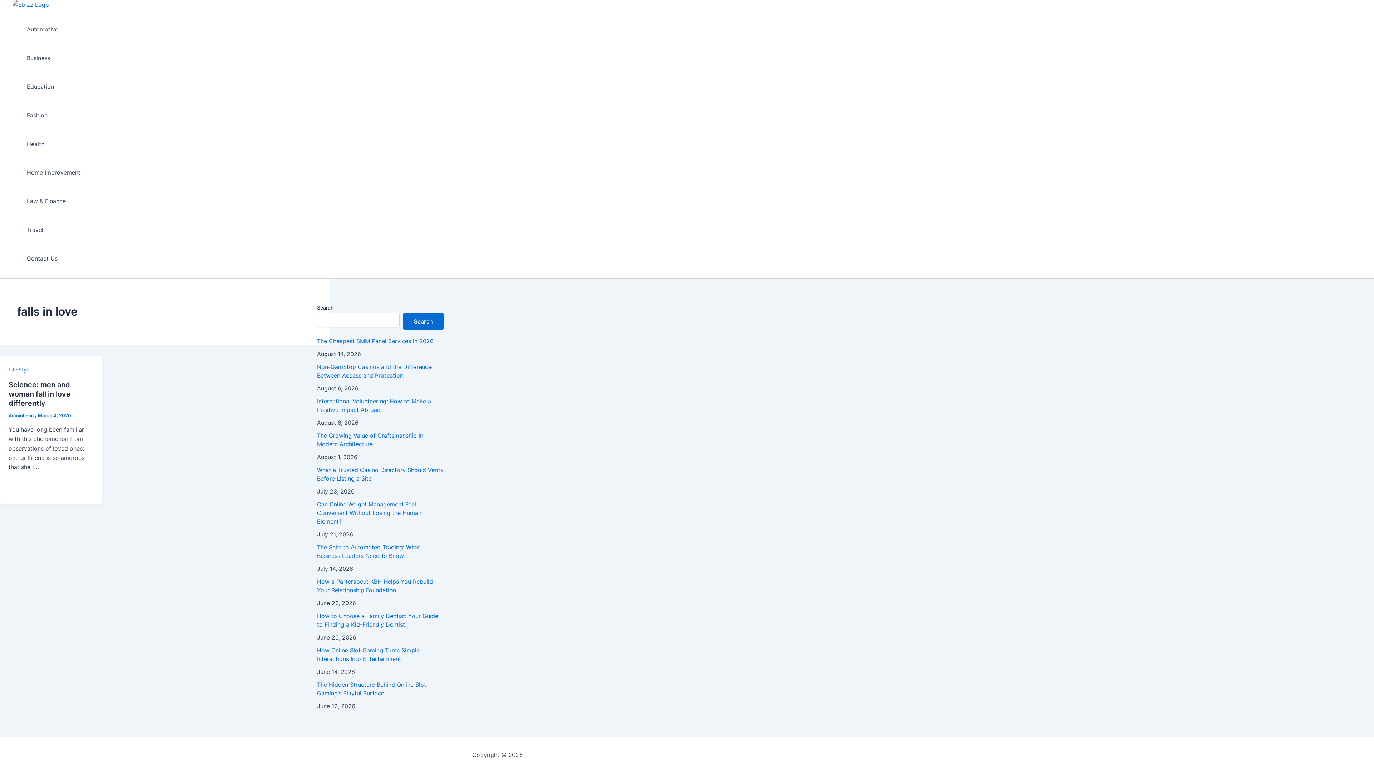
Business (38, 58)
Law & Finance (46, 201)
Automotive (42, 29)
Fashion (37, 115)
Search (325, 308)
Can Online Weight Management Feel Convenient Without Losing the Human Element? (369, 513)
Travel (35, 229)
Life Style (19, 369)
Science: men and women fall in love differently (39, 394)
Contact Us (42, 258)
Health (35, 143)
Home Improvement (54, 172)
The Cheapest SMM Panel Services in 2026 (375, 341)
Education (40, 86)
